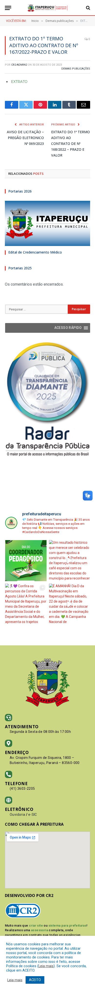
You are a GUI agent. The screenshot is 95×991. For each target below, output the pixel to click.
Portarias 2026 (20, 191)
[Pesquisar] (87, 7)
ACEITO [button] (35, 980)
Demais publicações (75, 68)
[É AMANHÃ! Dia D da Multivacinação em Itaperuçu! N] (69, 604)
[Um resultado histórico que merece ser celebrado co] (69, 560)
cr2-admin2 (19, 64)
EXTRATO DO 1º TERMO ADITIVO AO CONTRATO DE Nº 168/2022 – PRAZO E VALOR (70, 144)
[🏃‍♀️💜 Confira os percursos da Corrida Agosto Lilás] (26, 604)
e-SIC (32, 814)
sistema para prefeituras (67, 925)
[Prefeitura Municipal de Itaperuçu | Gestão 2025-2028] (47, 8)
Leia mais (46, 966)
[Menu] (8, 7)
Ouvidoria (17, 814)
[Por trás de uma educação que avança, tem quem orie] (26, 560)
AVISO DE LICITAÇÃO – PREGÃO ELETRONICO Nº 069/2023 (25, 138)
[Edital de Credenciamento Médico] (47, 223)
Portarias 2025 (20, 268)
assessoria (39, 930)
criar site (36, 925)
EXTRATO (19, 81)
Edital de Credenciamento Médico (35, 252)
